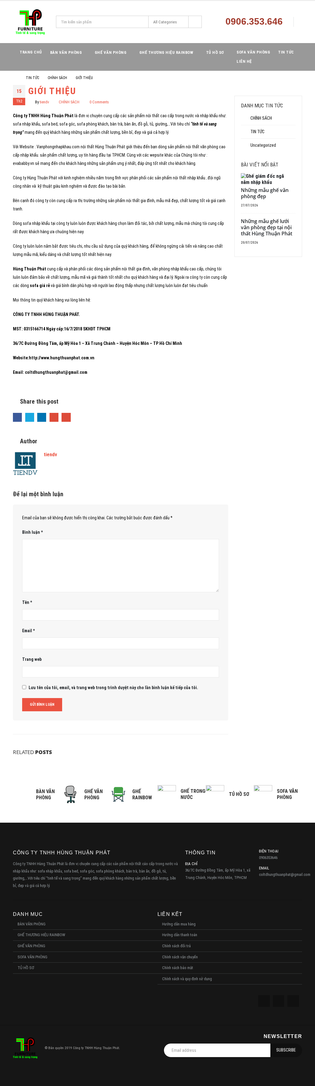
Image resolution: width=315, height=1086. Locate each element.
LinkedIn (41, 417)
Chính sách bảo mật (177, 967)
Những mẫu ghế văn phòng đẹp (265, 193)
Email (66, 417)
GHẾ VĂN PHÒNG (111, 52)
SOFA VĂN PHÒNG (253, 52)
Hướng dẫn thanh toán (179, 934)
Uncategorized (263, 145)
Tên (27, 602)
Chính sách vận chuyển (180, 957)
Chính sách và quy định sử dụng (187, 978)
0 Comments (99, 102)
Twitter (29, 417)
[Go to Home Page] (15, 77)
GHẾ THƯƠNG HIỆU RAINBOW (166, 52)
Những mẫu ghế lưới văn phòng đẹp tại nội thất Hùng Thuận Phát (266, 227)
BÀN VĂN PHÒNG (66, 52)
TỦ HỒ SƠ (215, 52)
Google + (54, 417)
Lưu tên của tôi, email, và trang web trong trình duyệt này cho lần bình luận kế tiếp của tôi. (113, 687)
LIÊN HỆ (244, 61)
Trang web (32, 659)
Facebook (17, 417)
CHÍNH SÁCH (69, 102)
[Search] (195, 22)
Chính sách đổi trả (176, 946)
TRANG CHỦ (31, 52)
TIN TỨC (286, 52)
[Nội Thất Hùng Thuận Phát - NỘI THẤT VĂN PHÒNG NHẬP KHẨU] (30, 22)
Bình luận (32, 532)
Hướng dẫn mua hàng (179, 924)
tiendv (44, 102)
